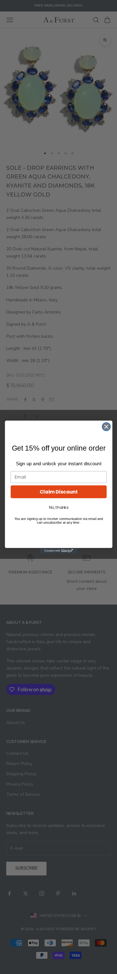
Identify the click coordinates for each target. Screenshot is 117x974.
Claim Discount (59, 491)
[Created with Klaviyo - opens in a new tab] (58, 551)
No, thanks (58, 507)
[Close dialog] (106, 426)
